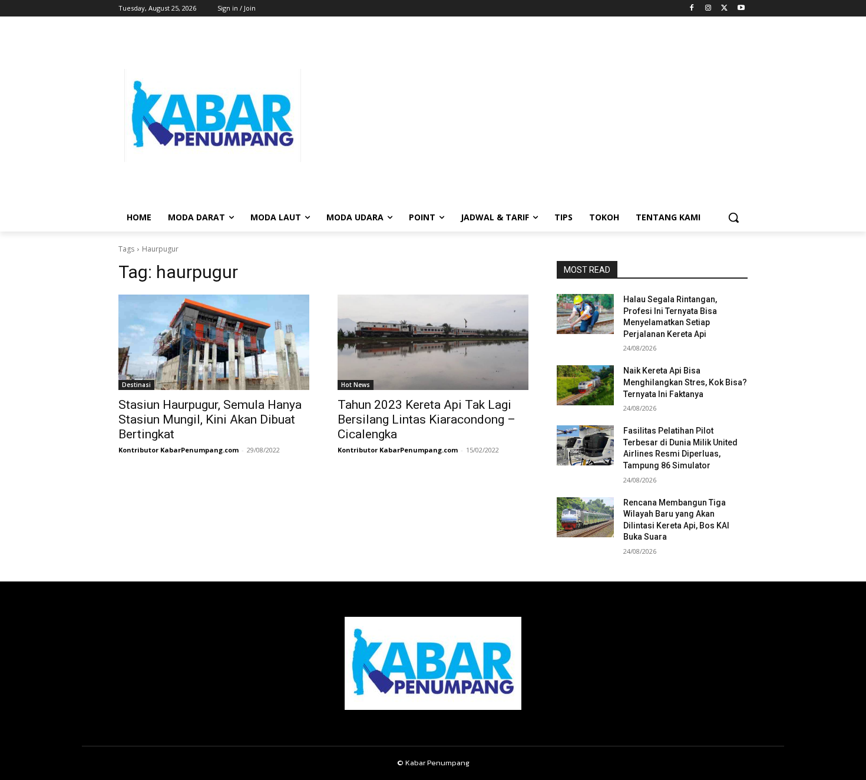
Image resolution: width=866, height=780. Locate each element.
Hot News (355, 385)
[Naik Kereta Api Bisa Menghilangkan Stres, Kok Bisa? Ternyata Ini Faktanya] (585, 385)
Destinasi (136, 385)
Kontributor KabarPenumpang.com (178, 449)
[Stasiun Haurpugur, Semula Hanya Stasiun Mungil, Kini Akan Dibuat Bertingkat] (213, 342)
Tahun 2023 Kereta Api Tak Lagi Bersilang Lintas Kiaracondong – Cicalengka (426, 419)
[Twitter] (724, 8)
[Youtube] (741, 8)
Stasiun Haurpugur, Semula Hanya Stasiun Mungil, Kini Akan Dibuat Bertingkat (210, 419)
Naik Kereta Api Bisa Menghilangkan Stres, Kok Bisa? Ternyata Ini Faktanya (685, 382)
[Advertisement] (527, 115)
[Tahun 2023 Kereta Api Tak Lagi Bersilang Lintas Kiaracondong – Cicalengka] (433, 342)
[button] (733, 217)
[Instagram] (708, 8)
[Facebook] (692, 8)
